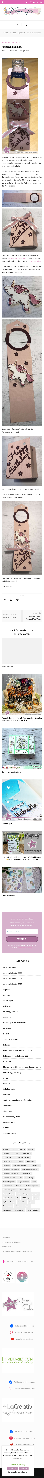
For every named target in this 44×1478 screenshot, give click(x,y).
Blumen (30, 1149)
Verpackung (7, 1210)
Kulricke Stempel (23, 1194)
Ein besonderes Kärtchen (11, 772)
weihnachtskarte (33, 1210)
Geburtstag (8, 1017)
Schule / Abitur (9, 1089)
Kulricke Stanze (25, 1190)
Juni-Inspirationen (10, 1039)
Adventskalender (10, 967)
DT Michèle (19, 1162)
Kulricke (16, 42)
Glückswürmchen (8, 895)
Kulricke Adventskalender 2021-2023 (18, 1050)
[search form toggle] (26, 24)
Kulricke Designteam (31, 1186)
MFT (17, 1198)
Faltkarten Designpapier (11, 1170)
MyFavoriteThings (9, 1202)
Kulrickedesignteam (9, 1190)
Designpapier (26, 1153)
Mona (36, 1198)
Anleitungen (8, 1000)
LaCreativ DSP (7, 1198)
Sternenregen (7, 823)
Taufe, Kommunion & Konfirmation (17, 1100)
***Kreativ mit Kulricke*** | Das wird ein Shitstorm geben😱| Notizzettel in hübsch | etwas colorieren (21, 858)
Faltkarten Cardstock (20, 1166)
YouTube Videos (9, 1133)
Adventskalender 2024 (12, 978)
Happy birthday (23, 1182)
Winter (6, 1128)
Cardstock (6, 1153)
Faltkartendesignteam (29, 1170)
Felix (20, 1178)
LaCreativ (7, 1061)
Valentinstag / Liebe (11, 1117)
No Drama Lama (8, 666)
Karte (34, 1182)
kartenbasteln (7, 1186)
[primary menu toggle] (18, 24)
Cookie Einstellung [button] (18, 1465)
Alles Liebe (21, 1149)
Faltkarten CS (35, 1166)
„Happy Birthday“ (34, 261)
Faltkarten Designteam (10, 1174)
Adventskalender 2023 (12, 973)
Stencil (27, 1206)
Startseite (6, 1237)
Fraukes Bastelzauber (9, 51)
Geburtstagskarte (9, 1182)
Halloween (7, 1028)
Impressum (6, 1247)
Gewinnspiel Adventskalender (15, 1023)
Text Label (7, 1105)
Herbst (6, 1034)
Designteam (7, 1157)
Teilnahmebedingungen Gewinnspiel (17, 1251)
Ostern (6, 1078)
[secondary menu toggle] (2, 2)
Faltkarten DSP (26, 1174)
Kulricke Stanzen (8, 1194)
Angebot (7, 995)
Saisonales (7, 1083)
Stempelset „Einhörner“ (17, 258)
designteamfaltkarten (22, 1157)
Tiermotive (7, 1111)
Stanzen (18, 1206)
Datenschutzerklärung (24, 948)
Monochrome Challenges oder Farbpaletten (22, 1067)
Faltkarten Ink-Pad (9, 1178)
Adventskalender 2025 (12, 984)
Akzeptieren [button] (12, 1468)
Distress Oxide (7, 1162)
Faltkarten (7, 1006)
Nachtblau (21, 1202)
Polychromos (7, 1206)
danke (16, 1153)
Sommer (6, 1094)
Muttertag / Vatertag (12, 1072)
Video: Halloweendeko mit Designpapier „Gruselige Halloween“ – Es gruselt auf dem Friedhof (22, 719)
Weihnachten (9, 1122)
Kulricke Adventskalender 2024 (16, 1056)
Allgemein (6, 42)
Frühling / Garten (10, 1012)
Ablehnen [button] (24, 1468)
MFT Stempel (26, 1198)
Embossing (30, 1162)
